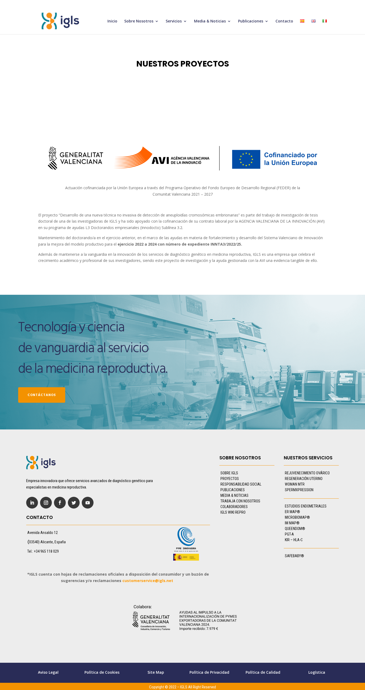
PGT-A (289, 534)
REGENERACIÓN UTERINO (304, 478)
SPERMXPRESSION (299, 490)
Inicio (112, 21)
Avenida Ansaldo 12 (42, 532)
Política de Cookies (101, 672)
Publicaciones (250, 21)
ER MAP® (292, 512)
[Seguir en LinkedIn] (32, 503)
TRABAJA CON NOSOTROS (240, 501)
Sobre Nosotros (138, 21)
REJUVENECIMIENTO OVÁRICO (307, 473)
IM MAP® (292, 523)
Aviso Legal (48, 672)
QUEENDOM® (295, 528)
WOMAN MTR (295, 484)
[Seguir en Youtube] (88, 503)
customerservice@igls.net (147, 580)
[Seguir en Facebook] (60, 503)
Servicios (174, 21)
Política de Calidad (263, 672)
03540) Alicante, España (47, 542)
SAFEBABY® (294, 556)
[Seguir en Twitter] (74, 503)
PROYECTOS (229, 478)
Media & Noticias (210, 21)
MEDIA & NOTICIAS (234, 495)
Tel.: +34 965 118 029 (43, 551)
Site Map (155, 672)
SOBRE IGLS (229, 473)
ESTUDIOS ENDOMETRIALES (306, 506)
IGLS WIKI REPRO (233, 512)
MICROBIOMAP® (297, 517)
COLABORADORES (234, 507)
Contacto (284, 21)
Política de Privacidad (209, 672)
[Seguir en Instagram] (46, 503)
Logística (316, 672)
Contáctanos (42, 395)
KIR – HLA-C (294, 540)
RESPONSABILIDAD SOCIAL (240, 484)
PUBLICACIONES (232, 490)
